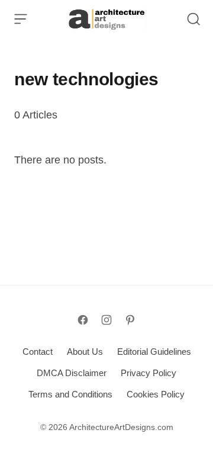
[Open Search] (193, 19)
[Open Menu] (21, 19)
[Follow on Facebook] (82, 320)
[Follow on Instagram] (106, 320)
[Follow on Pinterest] (130, 320)
